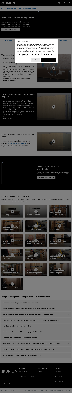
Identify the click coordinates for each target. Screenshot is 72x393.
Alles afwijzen (35, 59)
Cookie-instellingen (22, 59)
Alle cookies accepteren (48, 59)
